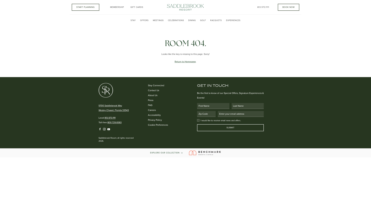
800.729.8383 (114, 122)
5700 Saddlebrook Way (110, 105)
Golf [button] (203, 20)
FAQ (150, 105)
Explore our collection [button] (165, 152)
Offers (144, 20)
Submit (230, 127)
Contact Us (153, 90)
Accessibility (154, 115)
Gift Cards (136, 7)
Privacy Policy (155, 120)
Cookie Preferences (158, 125)
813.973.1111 (263, 7)
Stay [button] (133, 20)
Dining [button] (192, 20)
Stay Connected (156, 85)
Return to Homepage (185, 61)
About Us (152, 95)
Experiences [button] (233, 20)
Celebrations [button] (176, 20)
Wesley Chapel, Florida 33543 (114, 110)
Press (150, 100)
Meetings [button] (158, 20)
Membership (117, 7)
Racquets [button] (216, 20)
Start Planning (85, 7)
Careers (152, 110)
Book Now (288, 7)
